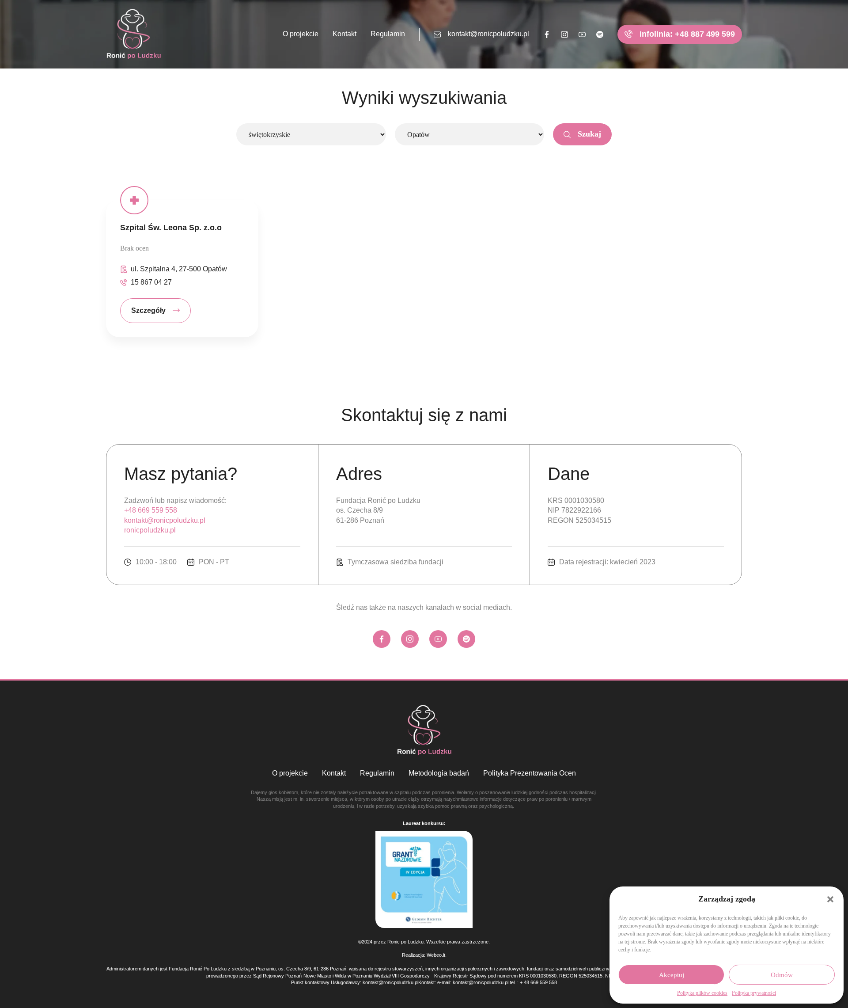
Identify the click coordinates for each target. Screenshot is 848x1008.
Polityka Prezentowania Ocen (529, 773)
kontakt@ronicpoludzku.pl (488, 34)
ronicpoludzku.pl (150, 530)
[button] (830, 899)
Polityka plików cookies (702, 993)
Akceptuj (671, 974)
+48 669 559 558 (150, 510)
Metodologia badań (439, 773)
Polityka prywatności (754, 993)
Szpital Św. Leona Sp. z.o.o (171, 227)
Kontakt (344, 34)
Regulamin (388, 34)
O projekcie (300, 34)
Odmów (782, 974)
